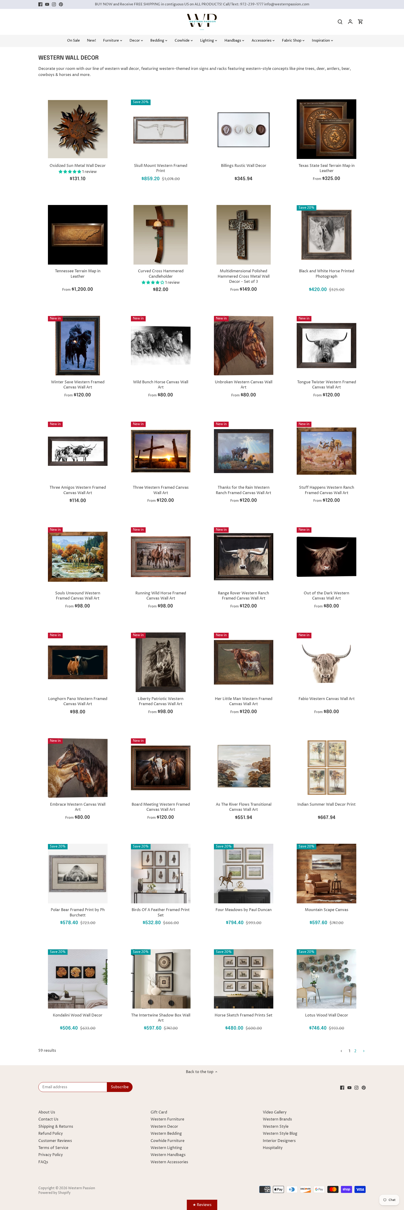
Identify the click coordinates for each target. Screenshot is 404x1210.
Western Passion (81, 1188)
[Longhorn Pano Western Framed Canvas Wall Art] (78, 662)
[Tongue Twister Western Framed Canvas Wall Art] (326, 345)
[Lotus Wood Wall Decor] (326, 979)
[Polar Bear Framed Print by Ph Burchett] (78, 873)
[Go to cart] (360, 21)
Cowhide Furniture (167, 1140)
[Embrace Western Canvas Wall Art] (78, 768)
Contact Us (48, 1119)
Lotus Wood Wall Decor (326, 1015)
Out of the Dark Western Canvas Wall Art (326, 596)
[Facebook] (40, 4)
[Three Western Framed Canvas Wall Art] (161, 451)
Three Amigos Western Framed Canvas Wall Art (78, 490)
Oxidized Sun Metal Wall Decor (78, 165)
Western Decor (164, 1126)
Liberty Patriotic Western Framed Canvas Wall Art (161, 701)
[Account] (350, 21)
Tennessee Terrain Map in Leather (78, 274)
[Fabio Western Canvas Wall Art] (326, 662)
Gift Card (159, 1112)
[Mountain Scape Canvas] (326, 873)
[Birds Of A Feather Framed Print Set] (161, 873)
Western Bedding (166, 1133)
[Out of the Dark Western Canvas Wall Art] (326, 557)
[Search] (340, 21)
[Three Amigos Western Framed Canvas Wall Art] (78, 451)
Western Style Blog (280, 1133)
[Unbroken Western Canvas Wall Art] (244, 345)
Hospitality (273, 1147)
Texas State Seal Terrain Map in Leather (327, 168)
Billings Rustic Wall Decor (243, 165)
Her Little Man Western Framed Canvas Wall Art (243, 701)
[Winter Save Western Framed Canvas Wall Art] (78, 345)
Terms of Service (53, 1147)
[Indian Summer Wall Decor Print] (326, 768)
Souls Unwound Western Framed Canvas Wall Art (77, 596)
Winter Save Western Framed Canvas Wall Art (78, 385)
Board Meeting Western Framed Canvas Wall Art (161, 807)
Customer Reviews (55, 1140)
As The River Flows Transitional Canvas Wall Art (243, 807)
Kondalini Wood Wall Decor (77, 1015)
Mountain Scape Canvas (326, 909)
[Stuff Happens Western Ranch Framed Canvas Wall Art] (326, 451)
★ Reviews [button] (202, 1204)
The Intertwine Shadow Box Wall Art (160, 1018)
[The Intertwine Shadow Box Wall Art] (161, 979)
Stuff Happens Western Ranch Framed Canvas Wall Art (326, 490)
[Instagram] (54, 4)
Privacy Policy (50, 1154)
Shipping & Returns (55, 1126)
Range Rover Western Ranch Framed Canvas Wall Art (243, 596)
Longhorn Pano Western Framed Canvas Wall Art (77, 701)
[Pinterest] (61, 4)
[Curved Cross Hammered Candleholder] (161, 235)
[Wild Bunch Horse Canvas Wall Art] (161, 345)
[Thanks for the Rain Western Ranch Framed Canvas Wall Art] (244, 451)
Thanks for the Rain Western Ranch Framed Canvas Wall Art (243, 490)
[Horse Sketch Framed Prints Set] (244, 979)
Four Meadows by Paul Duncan (244, 909)
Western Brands (277, 1119)
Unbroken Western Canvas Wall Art (243, 385)
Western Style (276, 1126)
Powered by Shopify (54, 1193)
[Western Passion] (202, 16)
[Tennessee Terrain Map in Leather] (78, 235)
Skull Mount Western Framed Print (160, 168)
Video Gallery (275, 1112)
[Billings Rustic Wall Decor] (244, 129)
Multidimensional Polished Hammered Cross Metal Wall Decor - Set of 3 (244, 276)
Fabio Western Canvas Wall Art (327, 698)
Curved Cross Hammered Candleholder (161, 274)
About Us (46, 1112)
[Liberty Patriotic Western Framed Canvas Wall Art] (161, 662)
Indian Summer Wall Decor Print (326, 804)
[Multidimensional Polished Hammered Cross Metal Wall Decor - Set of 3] (244, 235)
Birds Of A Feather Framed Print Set (161, 912)
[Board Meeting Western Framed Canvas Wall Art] (161, 768)
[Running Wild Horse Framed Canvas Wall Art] (161, 557)
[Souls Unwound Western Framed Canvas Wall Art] (78, 557)
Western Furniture (167, 1119)
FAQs (43, 1162)
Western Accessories (169, 1162)
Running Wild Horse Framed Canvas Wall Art (160, 596)
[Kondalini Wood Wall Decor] (78, 979)
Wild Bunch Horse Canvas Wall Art (160, 385)
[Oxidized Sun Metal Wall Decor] (78, 129)
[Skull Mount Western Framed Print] (161, 129)
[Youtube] (47, 4)
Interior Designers (279, 1140)
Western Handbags (168, 1154)
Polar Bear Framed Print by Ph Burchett (78, 912)
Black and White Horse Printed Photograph (326, 274)
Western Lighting (166, 1147)
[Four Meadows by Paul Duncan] (244, 873)
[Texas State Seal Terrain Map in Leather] (326, 129)
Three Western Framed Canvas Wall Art (161, 490)
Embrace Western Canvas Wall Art (77, 807)
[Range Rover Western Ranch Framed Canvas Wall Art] (244, 557)
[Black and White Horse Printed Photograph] (326, 235)
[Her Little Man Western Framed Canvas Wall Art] (244, 662)
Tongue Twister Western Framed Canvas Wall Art (326, 385)
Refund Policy (50, 1133)
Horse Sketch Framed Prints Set (243, 1015)
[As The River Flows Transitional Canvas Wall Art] (244, 768)
